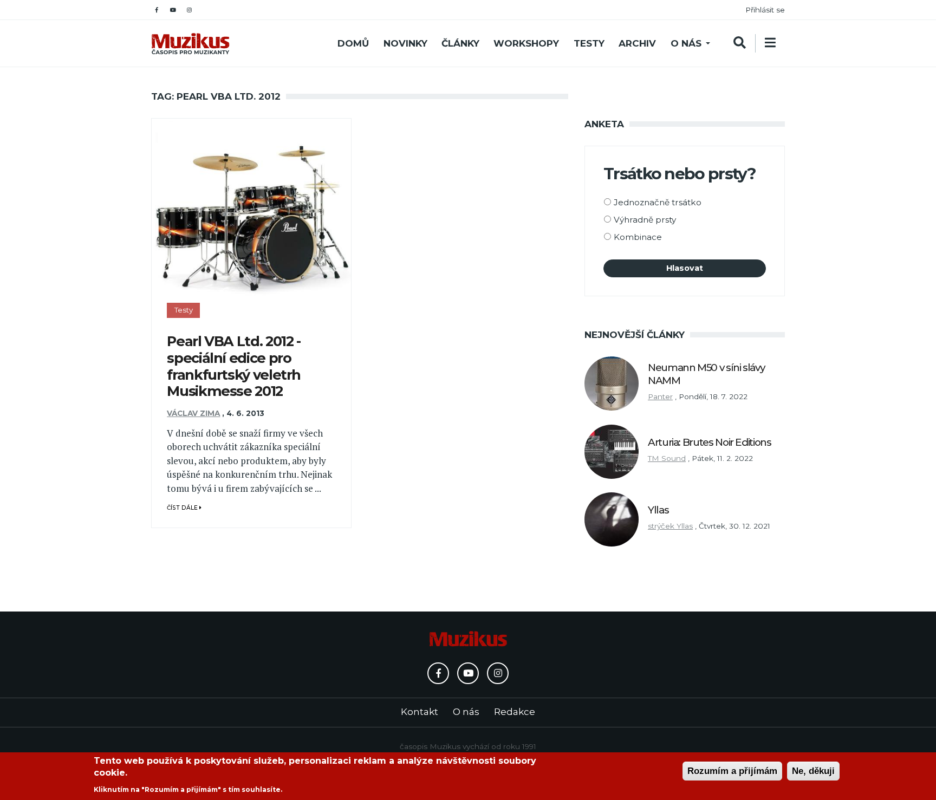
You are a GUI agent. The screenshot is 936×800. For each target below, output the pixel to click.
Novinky (405, 43)
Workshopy (526, 43)
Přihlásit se (765, 9)
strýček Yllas (670, 526)
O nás (686, 43)
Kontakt (419, 711)
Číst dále (183, 507)
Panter (660, 396)
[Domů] (190, 43)
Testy (589, 43)
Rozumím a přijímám (732, 771)
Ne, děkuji (813, 771)
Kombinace (638, 237)
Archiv (637, 43)
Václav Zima (193, 413)
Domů (353, 43)
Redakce (514, 711)
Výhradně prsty (645, 219)
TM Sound (667, 458)
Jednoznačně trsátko (657, 202)
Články (460, 43)
